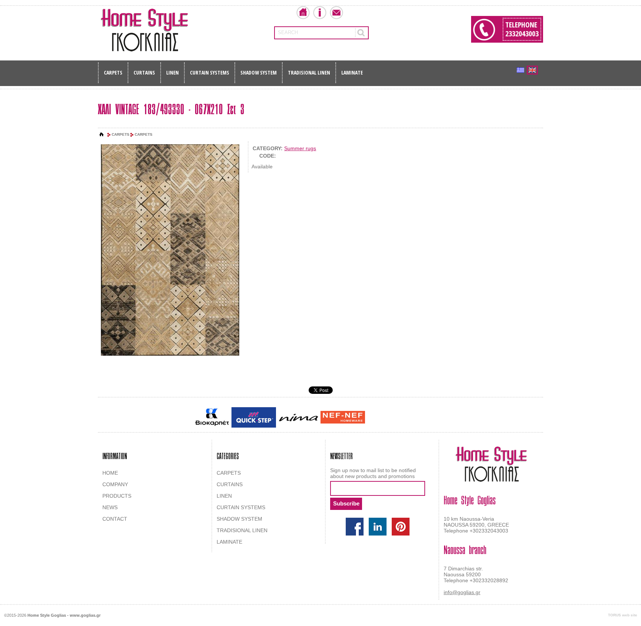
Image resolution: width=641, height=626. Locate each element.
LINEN (172, 72)
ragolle (440, 418)
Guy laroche (379, 418)
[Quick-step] (253, 417)
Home (303, 12)
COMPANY (115, 484)
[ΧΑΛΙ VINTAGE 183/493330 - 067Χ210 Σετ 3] (170, 250)
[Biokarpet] (212, 417)
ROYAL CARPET (413, 418)
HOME (110, 473)
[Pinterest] (401, 527)
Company (319, 12)
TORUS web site (622, 615)
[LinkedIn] (378, 527)
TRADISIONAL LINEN (309, 72)
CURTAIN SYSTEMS (209, 72)
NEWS (110, 507)
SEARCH (288, 32)
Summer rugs (300, 148)
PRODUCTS (116, 496)
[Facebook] (355, 527)
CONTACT (114, 519)
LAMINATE (352, 72)
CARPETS (113, 72)
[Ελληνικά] (520, 70)
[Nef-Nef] (342, 417)
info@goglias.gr (462, 592)
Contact (336, 12)
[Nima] (298, 417)
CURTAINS (144, 72)
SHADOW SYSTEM (258, 72)
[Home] (101, 134)
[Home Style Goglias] (144, 30)
